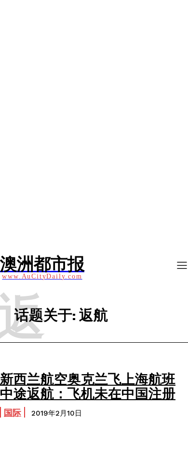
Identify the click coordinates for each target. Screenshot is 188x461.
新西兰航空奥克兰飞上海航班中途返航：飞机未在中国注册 (87, 386)
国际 (12, 412)
